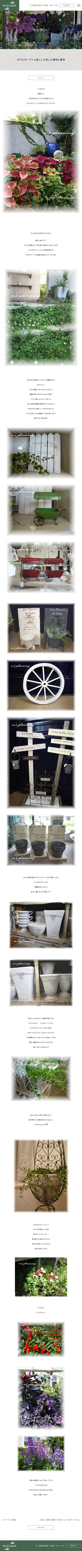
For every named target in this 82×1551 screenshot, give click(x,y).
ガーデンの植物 (10, 1519)
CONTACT (66, 5)
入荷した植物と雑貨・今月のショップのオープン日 (59, 1519)
